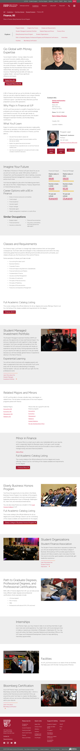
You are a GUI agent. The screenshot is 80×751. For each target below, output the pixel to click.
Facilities (18, 40)
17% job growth (67, 198)
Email (61, 726)
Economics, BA (7, 411)
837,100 (65, 188)
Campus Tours (38, 726)
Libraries (37, 731)
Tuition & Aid (61, 151)
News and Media (26, 737)
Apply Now (9, 80)
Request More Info (12, 84)
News (65, 1)
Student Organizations (42, 34)
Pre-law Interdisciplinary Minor (36, 423)
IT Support (49, 730)
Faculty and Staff (26, 730)
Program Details (20, 28)
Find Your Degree (43, 1)
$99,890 (51, 178)
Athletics (51, 1)
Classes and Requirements (48, 28)
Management (32, 416)
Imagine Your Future (32, 28)
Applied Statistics (33, 421)
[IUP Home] (10, 5)
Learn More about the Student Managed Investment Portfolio (9, 377)
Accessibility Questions (50, 741)
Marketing (31, 418)
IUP (4, 12)
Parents (24, 735)
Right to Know (65, 749)
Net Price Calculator (55, 749)
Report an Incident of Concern (51, 737)
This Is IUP (62, 5)
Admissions (71, 150)
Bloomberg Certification (30, 40)
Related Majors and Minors (47, 31)
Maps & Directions (7, 739)
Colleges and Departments (38, 734)
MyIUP (60, 1)
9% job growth (53, 198)
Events (70, 1)
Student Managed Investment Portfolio (26, 31)
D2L (61, 729)
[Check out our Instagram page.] (8, 743)
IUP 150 (26, 1)
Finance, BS (9, 312)
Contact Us (6, 736)
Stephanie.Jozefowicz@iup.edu (68, 142)
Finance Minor (61, 31)
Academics (35, 5)
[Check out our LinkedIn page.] (15, 743)
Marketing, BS (7, 416)
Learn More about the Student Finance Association (46, 564)
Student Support (33, 1)
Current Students (26, 728)
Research (44, 5)
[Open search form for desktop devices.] (69, 6)
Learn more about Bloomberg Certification (9, 705)
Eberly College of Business (59, 116)
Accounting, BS (7, 409)
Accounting (31, 411)
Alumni (56, 1)
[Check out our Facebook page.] (4, 743)
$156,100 (66, 178)
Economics (31, 413)
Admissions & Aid (24, 5)
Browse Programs (30, 12)
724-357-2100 (10, 733)
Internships (64, 37)
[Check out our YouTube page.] (11, 743)
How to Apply (51, 151)
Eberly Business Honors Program (24, 34)
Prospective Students (25, 725)
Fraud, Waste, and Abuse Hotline (31, 749)
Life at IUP (53, 5)
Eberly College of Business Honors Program (19, 522)
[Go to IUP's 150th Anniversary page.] (6, 723)
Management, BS (7, 414)
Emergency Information (50, 733)
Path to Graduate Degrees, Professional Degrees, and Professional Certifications (37, 37)
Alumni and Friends (27, 732)
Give (74, 1)
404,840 (51, 188)
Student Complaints (44, 749)
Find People (37, 737)
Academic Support (51, 724)
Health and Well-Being (51, 727)
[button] (74, 6)
